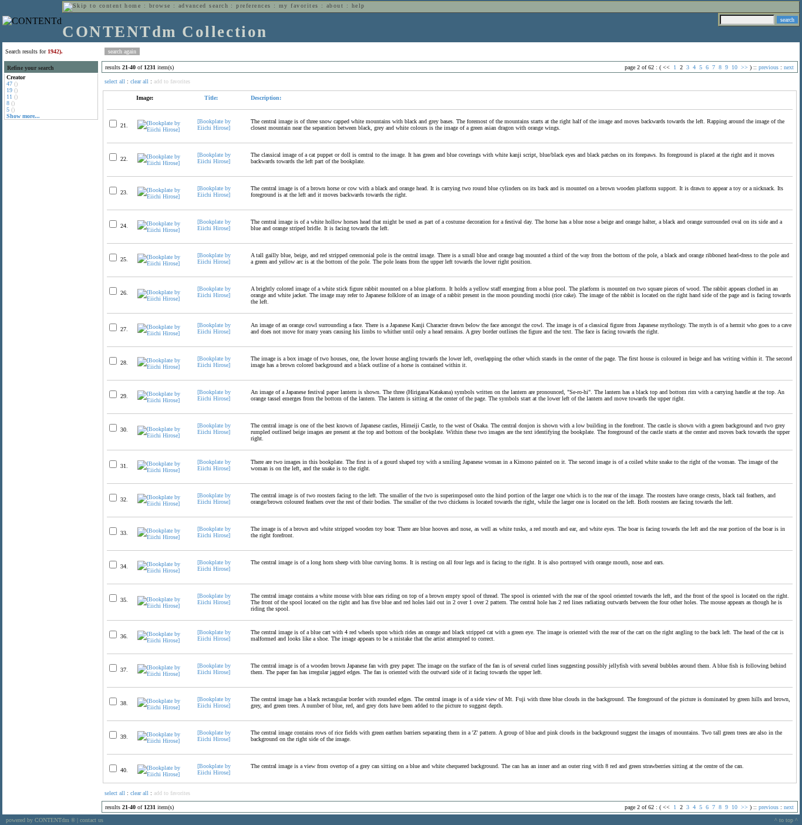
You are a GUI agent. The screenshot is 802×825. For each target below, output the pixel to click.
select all (115, 81)
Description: (266, 98)
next (789, 67)
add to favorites (172, 81)
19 (9, 90)
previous (769, 67)
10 (734, 67)
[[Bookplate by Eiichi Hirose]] (162, 129)
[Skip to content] (92, 5)
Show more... (23, 116)
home (132, 5)
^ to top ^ (786, 820)
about (334, 5)
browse (160, 5)
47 (9, 83)
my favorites (299, 5)
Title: (210, 98)
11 (9, 96)
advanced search (203, 5)
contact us (91, 820)
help (358, 5)
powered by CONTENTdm (40, 820)
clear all (139, 81)
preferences (253, 5)
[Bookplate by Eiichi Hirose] (214, 124)
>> (744, 67)
